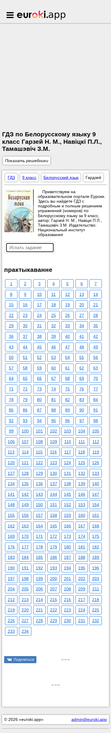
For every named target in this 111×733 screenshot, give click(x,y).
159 (67, 515)
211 (95, 589)
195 (81, 568)
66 (39, 378)
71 (11, 389)
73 (39, 389)
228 (39, 620)
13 (81, 294)
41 (81, 336)
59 (39, 368)
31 (39, 325)
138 (67, 483)
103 (67, 431)
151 (53, 504)
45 (39, 347)
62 (81, 368)
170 (25, 536)
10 (39, 294)
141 (11, 494)
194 (67, 568)
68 (67, 378)
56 (95, 357)
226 (11, 620)
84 (95, 399)
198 (25, 578)
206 (39, 589)
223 (67, 610)
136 (39, 483)
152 (67, 504)
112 (95, 441)
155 (11, 515)
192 (39, 568)
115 (39, 452)
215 (53, 599)
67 (53, 378)
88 (53, 410)
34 (81, 325)
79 (25, 399)
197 (11, 578)
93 (25, 420)
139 (81, 483)
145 (67, 494)
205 (25, 589)
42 (95, 336)
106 (11, 441)
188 (81, 557)
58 (25, 368)
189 (95, 557)
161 (95, 515)
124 (67, 462)
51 (25, 357)
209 (81, 589)
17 (39, 304)
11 (53, 294)
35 (95, 325)
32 (53, 325)
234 (25, 631)
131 (67, 473)
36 (11, 336)
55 (81, 357)
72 (25, 389)
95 (53, 420)
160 (81, 515)
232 (95, 620)
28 (95, 315)
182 (95, 547)
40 (67, 336)
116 (53, 452)
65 (25, 378)
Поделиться (24, 660)
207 (53, 589)
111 (81, 441)
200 (53, 578)
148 (11, 504)
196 (95, 568)
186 (53, 557)
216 (67, 599)
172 (53, 536)
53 (53, 357)
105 (95, 431)
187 (67, 557)
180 (67, 547)
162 (11, 526)
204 (11, 589)
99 (11, 431)
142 (25, 494)
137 (53, 483)
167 (81, 526)
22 (11, 315)
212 (11, 599)
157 (39, 515)
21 (95, 304)
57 (11, 368)
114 (25, 452)
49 (95, 347)
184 (25, 557)
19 (67, 304)
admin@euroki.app (89, 719)
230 (67, 620)
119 (95, 452)
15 (11, 304)
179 (53, 547)
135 (25, 483)
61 (67, 368)
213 (25, 599)
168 (95, 526)
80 (39, 399)
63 (95, 368)
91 (95, 410)
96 (67, 420)
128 (25, 473)
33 (67, 325)
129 (39, 473)
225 (95, 610)
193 (53, 568)
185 (39, 557)
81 (53, 399)
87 (39, 410)
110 (67, 441)
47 (67, 347)
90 (81, 410)
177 (25, 547)
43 (11, 347)
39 (53, 336)
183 (11, 557)
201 (67, 578)
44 (25, 347)
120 (11, 462)
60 (53, 368)
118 (81, 452)
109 (53, 441)
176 (11, 547)
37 (25, 336)
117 (67, 452)
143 (39, 494)
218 (95, 599)
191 (25, 568)
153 (81, 504)
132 (81, 473)
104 (81, 431)
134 (11, 483)
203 (95, 578)
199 (39, 578)
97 (81, 420)
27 (81, 315)
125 (81, 462)
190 (11, 568)
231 (81, 620)
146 (81, 494)
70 (95, 378)
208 (67, 589)
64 (11, 378)
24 (39, 315)
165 (53, 526)
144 (53, 494)
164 (39, 526)
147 (95, 494)
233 (11, 631)
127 (11, 473)
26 (67, 315)
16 (25, 304)
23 (25, 315)
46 (53, 347)
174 (81, 536)
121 (25, 462)
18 (53, 304)
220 (25, 610)
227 (25, 620)
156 (25, 515)
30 (25, 325)
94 (39, 420)
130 (53, 473)
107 (25, 441)
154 (95, 504)
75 (67, 389)
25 (53, 315)
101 (39, 431)
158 (53, 515)
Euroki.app (41, 15)
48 (81, 347)
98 (95, 420)
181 (81, 547)
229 (53, 620)
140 (95, 483)
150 (39, 504)
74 (53, 389)
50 (11, 357)
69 (81, 378)
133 (95, 473)
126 (95, 462)
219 (11, 610)
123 (53, 462)
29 (11, 325)
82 (67, 399)
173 (67, 536)
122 (39, 462)
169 (11, 536)
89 (67, 410)
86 (25, 410)
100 (25, 431)
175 (95, 536)
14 (95, 294)
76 (81, 389)
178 (39, 547)
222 (53, 610)
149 (25, 504)
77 (95, 389)
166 (67, 526)
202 (81, 578)
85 (11, 410)
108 (39, 441)
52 (39, 357)
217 (81, 599)
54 (67, 357)
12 (67, 294)
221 (39, 610)
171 (39, 536)
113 (11, 452)
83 (81, 399)
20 (81, 304)
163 (25, 526)
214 (39, 599)
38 (39, 336)
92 (11, 420)
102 (53, 431)
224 (81, 610)
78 (11, 399)
